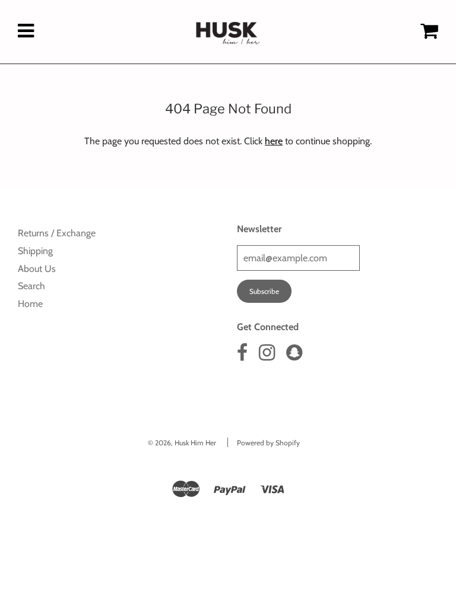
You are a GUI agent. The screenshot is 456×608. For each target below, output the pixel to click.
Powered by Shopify (268, 442)
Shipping (35, 250)
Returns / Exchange (57, 233)
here (274, 141)
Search (31, 286)
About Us (37, 268)
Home (30, 303)
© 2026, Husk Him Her (182, 442)
